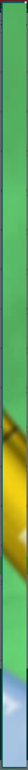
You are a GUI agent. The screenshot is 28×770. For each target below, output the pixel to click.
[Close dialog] (25, 2)
